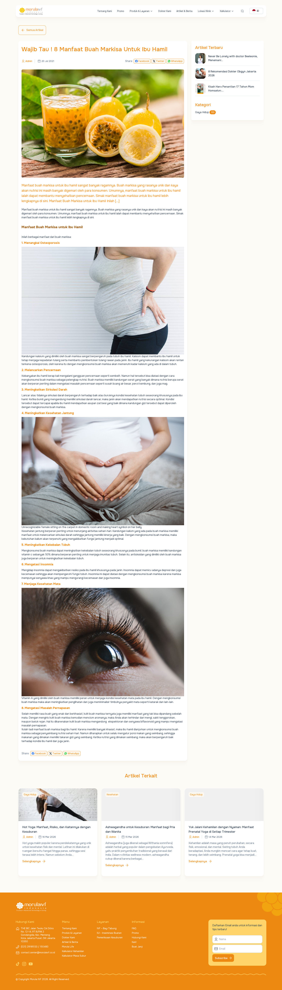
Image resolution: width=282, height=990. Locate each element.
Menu (66, 922)
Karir (134, 942)
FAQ (134, 928)
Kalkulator (225, 11)
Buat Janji (137, 946)
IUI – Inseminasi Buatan (109, 932)
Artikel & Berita (184, 11)
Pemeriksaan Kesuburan (110, 937)
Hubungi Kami (139, 937)
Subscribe (221, 958)
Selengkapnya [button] (31, 861)
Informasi (138, 922)
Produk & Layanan (139, 11)
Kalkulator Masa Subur (74, 955)
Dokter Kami (164, 11)
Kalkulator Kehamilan (73, 951)
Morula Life (68, 946)
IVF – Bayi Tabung (107, 928)
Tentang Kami (104, 11)
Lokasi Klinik (204, 11)
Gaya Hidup (204, 112)
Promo (120, 11)
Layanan (103, 922)
